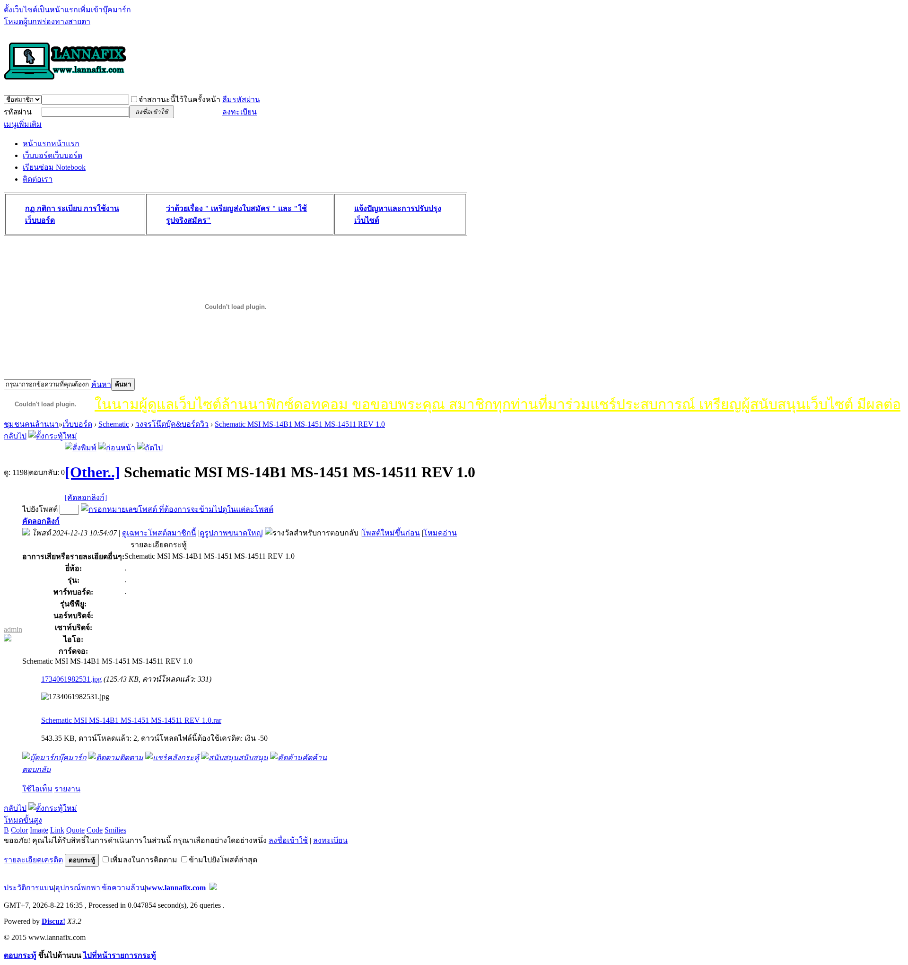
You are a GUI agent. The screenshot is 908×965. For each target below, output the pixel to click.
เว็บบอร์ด (52, 155)
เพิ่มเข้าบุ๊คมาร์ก (104, 10)
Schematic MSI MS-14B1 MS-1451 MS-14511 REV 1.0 (300, 424)
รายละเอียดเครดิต (33, 860)
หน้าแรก (51, 144)
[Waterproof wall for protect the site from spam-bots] (213, 888)
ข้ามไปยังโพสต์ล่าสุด (223, 860)
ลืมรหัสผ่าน (241, 100)
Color (19, 830)
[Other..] (92, 472)
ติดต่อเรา (37, 179)
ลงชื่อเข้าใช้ (288, 840)
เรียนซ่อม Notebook (54, 167)
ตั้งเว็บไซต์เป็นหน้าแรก (41, 10)
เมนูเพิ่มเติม (23, 124)
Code (95, 830)
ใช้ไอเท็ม (37, 789)
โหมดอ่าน (440, 533)
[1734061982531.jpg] (75, 697)
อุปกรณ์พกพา (77, 888)
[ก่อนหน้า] (116, 448)
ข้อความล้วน (123, 888)
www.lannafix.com (176, 888)
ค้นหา (101, 384)
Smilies (115, 830)
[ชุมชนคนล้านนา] (65, 80)
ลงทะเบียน (239, 112)
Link (57, 830)
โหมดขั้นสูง (23, 820)
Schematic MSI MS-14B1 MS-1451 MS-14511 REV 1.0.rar (131, 720)
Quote (75, 830)
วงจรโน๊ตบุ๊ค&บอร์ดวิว (172, 424)
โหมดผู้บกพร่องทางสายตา (47, 22)
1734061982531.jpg (71, 679)
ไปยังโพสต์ (40, 509)
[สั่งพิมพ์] (80, 448)
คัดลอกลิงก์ (41, 521)
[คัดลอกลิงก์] (86, 497)
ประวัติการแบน (29, 888)
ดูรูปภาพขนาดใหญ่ (231, 533)
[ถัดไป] (150, 448)
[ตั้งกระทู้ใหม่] (52, 436)
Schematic (113, 424)
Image (39, 830)
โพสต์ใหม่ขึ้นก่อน (391, 533)
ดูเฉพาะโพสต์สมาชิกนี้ (159, 533)
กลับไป (15, 436)
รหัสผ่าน (18, 112)
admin (13, 629)
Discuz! (53, 921)
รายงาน (67, 789)
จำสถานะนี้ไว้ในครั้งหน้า (179, 100)
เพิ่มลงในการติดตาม (143, 860)
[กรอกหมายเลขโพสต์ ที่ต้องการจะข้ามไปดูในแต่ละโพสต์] (177, 509)
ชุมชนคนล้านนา (31, 424)
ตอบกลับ (36, 769)
